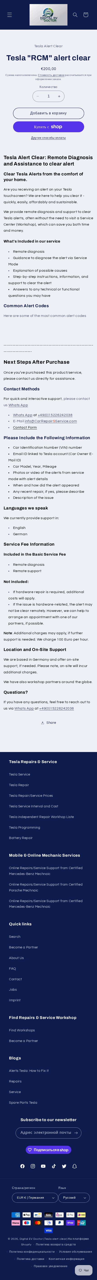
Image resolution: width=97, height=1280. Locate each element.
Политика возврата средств (56, 1244)
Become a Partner (23, 947)
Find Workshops (22, 1030)
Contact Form (25, 427)
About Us (16, 958)
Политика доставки (30, 1259)
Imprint (15, 1000)
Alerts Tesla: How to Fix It (29, 1071)
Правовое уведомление (51, 1266)
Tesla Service (19, 774)
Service (15, 1092)
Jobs (13, 989)
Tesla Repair (19, 785)
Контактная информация (66, 1259)
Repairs (15, 1081)
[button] (9, 14)
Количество (48, 87)
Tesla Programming (24, 827)
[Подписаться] (76, 1133)
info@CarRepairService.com (51, 421)
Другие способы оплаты (48, 138)
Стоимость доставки (51, 75)
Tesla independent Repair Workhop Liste (41, 817)
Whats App (18, 405)
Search (15, 936)
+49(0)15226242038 (55, 415)
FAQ (12, 968)
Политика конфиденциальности (32, 1252)
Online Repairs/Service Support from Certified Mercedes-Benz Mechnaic (46, 871)
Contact (15, 979)
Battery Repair (21, 838)
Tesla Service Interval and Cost (33, 806)
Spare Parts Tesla (23, 1102)
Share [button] (51, 722)
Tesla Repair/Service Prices (31, 795)
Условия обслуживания (75, 1252)
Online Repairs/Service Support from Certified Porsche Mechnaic (46, 887)
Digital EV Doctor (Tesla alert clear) (43, 1239)
